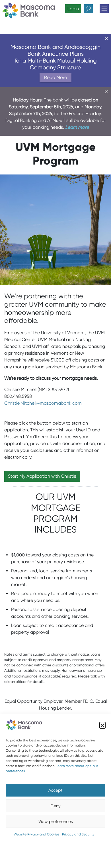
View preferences (55, 821)
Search (93, 8)
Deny (55, 805)
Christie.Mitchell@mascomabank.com (43, 403)
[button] (102, 725)
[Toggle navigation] (104, 8)
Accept (55, 790)
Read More (55, 77)
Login (73, 8)
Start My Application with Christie (42, 476)
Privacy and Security (78, 834)
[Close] (106, 38)
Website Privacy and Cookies (36, 834)
